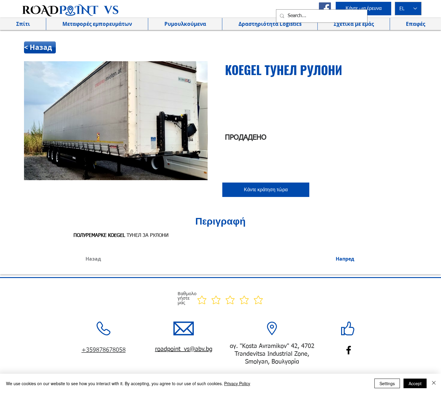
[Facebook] (325, 8)
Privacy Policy (237, 383)
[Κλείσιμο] (433, 383)
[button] (116, 120)
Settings (387, 383)
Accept (415, 383)
